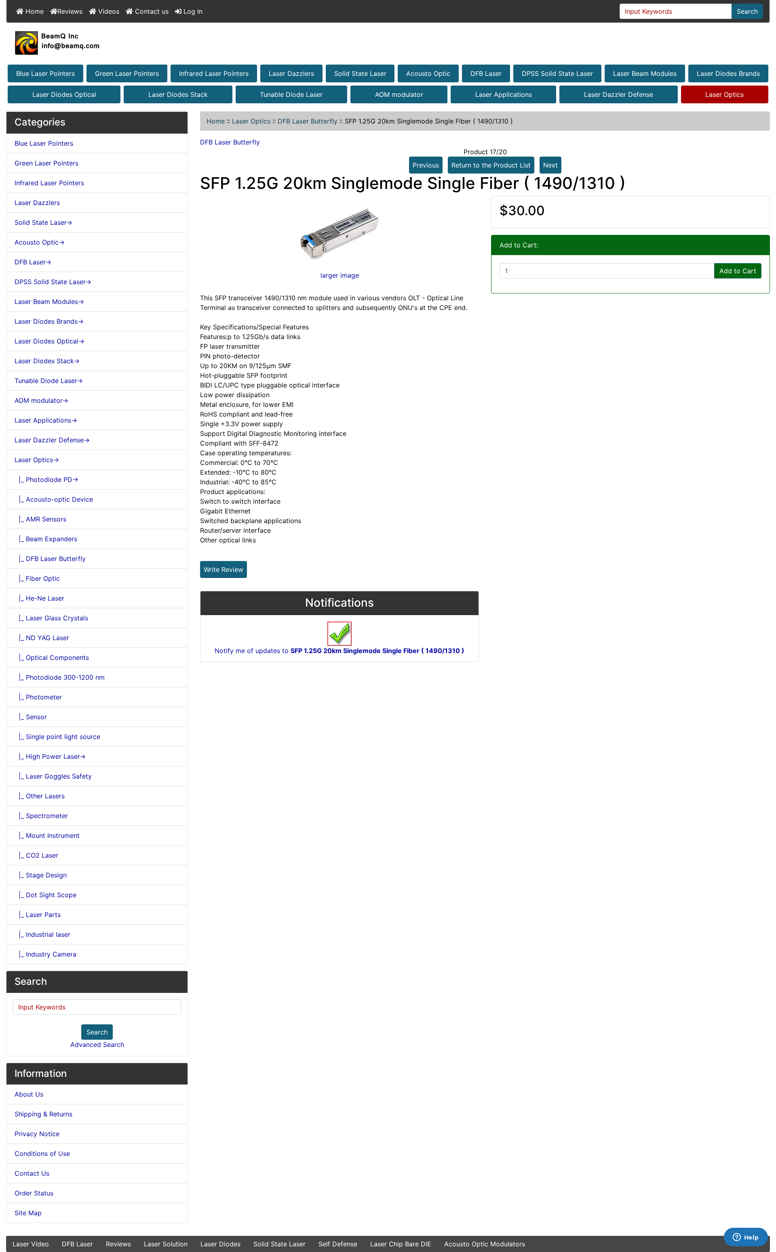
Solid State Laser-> (43, 222)
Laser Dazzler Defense (618, 94)
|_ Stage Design (41, 875)
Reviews (69, 11)
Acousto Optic (428, 73)
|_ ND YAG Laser (42, 638)
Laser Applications (503, 94)
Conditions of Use (42, 1153)
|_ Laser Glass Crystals (51, 618)
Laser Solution (166, 1244)
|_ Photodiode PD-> (46, 479)
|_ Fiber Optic (37, 578)
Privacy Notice (37, 1134)
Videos (107, 11)
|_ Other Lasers (40, 796)
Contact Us (32, 1173)
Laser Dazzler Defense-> (52, 440)
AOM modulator (399, 94)
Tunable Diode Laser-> (49, 381)
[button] (761, 1212)
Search (747, 11)
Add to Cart (737, 271)
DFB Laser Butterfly (307, 121)
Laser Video (31, 1244)
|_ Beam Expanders (46, 539)
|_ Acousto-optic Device (54, 499)
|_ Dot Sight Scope (45, 895)
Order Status (34, 1193)
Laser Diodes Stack (178, 94)
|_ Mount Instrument (47, 835)
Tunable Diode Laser (291, 94)
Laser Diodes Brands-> (49, 321)
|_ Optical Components (52, 657)
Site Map (28, 1213)
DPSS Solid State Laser (557, 73)
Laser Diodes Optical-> (49, 341)
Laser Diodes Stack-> (47, 361)
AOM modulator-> (41, 400)
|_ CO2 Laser (36, 855)
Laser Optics (724, 94)
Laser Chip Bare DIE (400, 1244)
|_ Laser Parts (38, 915)
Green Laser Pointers (127, 73)
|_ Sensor (31, 717)
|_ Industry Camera (45, 954)
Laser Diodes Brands (728, 73)
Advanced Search (97, 1045)
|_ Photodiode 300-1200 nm (60, 677)
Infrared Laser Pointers (214, 73)
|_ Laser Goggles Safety (53, 776)
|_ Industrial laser (42, 934)
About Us (29, 1094)
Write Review (223, 569)
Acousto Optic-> (40, 242)
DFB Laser (486, 73)
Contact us (151, 11)
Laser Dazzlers (291, 73)
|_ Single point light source (57, 737)
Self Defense (337, 1244)
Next (550, 165)
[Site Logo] (388, 43)
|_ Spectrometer (41, 816)
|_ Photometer (38, 697)
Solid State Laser (360, 73)
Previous (426, 165)
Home (33, 11)
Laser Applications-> (46, 420)
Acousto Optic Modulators (484, 1244)
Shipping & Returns (43, 1114)
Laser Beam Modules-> (49, 301)
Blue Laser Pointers (45, 73)
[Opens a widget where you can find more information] (745, 1238)
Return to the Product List (491, 165)
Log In (191, 11)
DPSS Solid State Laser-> (53, 282)
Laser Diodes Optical (64, 94)
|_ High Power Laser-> (50, 756)
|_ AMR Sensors (40, 519)
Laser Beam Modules (645, 73)
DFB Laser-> (33, 262)
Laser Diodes (220, 1244)
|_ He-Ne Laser (39, 598)
